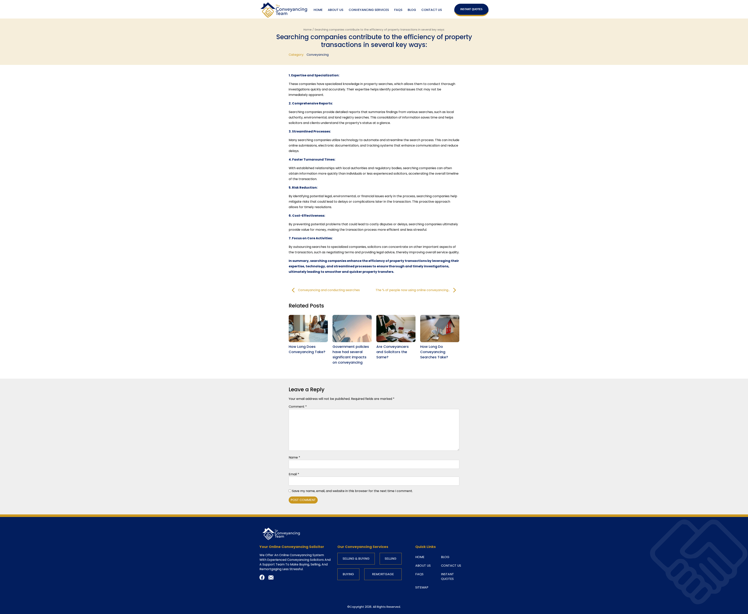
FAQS (398, 10)
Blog (412, 10)
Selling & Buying (356, 558)
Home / (309, 30)
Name (294, 457)
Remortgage (383, 574)
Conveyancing (318, 54)
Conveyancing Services (369, 10)
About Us (335, 10)
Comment (298, 406)
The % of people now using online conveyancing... (413, 290)
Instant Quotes (471, 9)
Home (318, 10)
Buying (348, 574)
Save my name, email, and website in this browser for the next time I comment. (352, 491)
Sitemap (421, 587)
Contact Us (431, 10)
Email (294, 474)
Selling (390, 558)
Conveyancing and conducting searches (329, 290)
